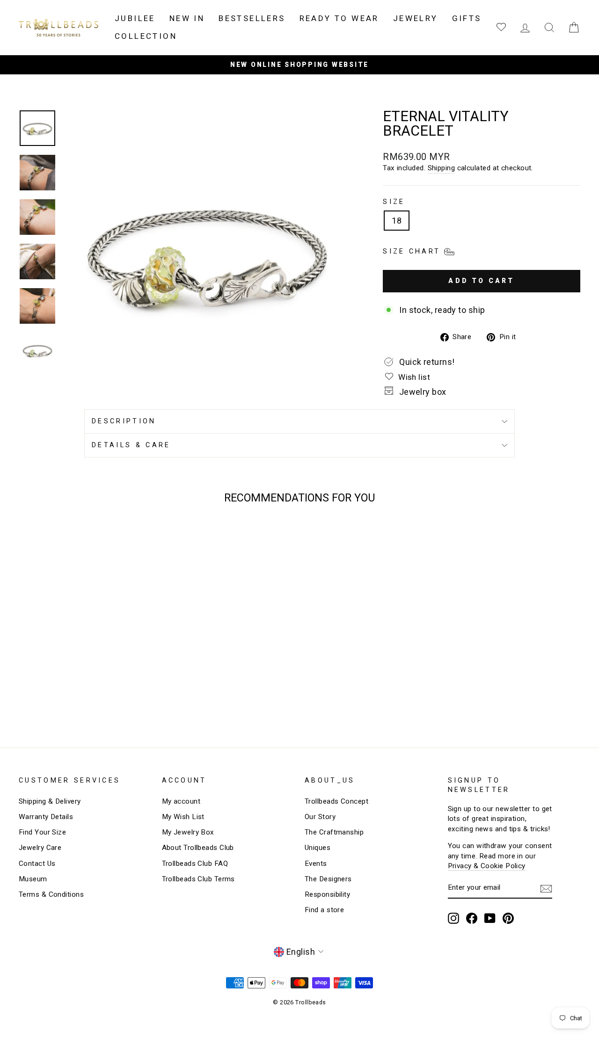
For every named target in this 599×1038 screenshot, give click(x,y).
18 (397, 220)
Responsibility (327, 894)
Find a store (324, 910)
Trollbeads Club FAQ (195, 863)
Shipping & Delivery (50, 801)
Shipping (441, 168)
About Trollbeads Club (198, 847)
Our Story (320, 817)
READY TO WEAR (339, 18)
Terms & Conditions (51, 894)
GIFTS (467, 18)
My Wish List (183, 817)
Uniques (317, 847)
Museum (33, 879)
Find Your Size (42, 832)
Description (124, 421)
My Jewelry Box (188, 832)
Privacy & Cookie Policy (487, 866)
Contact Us (37, 863)
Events (316, 863)
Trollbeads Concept (336, 801)
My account (181, 801)
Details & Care (131, 445)
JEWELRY (415, 18)
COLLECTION (146, 36)
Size (394, 202)
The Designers (328, 879)
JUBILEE (135, 18)
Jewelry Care (40, 847)
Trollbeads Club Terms (198, 879)
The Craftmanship (334, 832)
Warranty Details (46, 817)
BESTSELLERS (252, 18)
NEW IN (187, 18)
